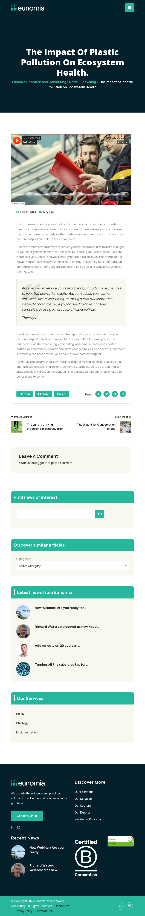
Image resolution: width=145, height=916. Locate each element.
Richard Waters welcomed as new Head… (67, 626)
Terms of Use (44, 911)
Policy (20, 714)
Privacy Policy (23, 911)
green (61, 394)
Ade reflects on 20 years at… (57, 645)
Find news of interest (35, 497)
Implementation (26, 732)
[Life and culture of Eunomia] (18, 827)
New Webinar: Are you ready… (47, 849)
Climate (43, 394)
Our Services (83, 799)
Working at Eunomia (88, 819)
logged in (41, 463)
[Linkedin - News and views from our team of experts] (12, 827)
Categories (23, 559)
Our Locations (84, 792)
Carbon (25, 394)
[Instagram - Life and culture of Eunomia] (129, 905)
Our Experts (83, 812)
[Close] (129, 7)
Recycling (48, 212)
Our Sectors (83, 806)
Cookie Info (62, 906)
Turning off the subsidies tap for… (61, 664)
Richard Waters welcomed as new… (44, 867)
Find (99, 514)
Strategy (22, 723)
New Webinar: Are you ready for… (60, 608)
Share (88, 394)
